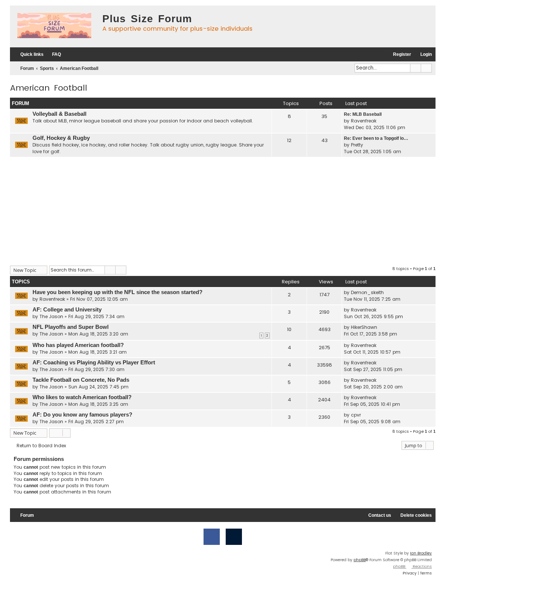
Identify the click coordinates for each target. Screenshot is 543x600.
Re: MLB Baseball (363, 114)
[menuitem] (53, 55)
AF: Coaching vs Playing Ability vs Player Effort (94, 362)
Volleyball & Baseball (59, 114)
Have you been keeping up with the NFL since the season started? (117, 292)
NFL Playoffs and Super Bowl (71, 327)
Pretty (357, 145)
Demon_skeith (367, 292)
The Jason (51, 316)
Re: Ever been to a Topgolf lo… (376, 138)
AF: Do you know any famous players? (82, 415)
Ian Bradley (421, 553)
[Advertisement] (223, 210)
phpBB (360, 560)
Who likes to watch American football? (82, 397)
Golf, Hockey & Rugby (61, 138)
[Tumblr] (234, 537)
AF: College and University (67, 310)
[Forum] (54, 26)
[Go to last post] (387, 292)
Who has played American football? (78, 345)
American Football (48, 88)
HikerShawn (364, 327)
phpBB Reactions (412, 566)
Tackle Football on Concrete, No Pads (81, 380)
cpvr (356, 415)
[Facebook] (212, 537)
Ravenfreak (363, 121)
